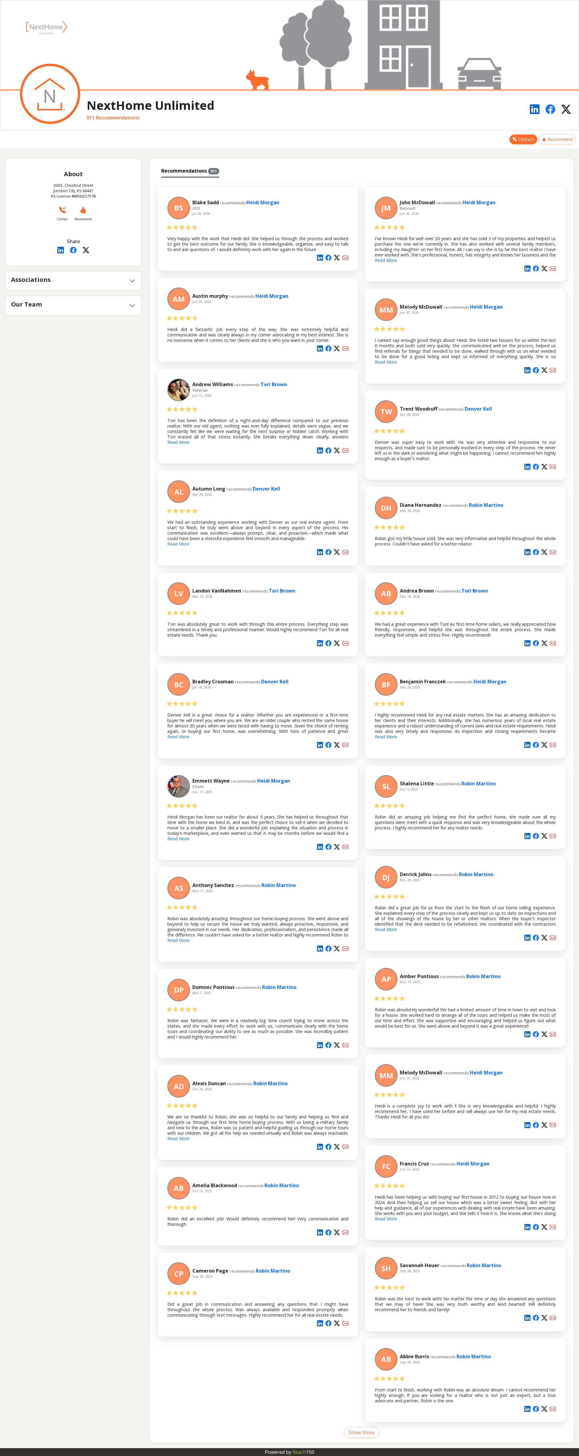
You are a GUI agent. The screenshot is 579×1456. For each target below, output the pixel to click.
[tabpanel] (361, 809)
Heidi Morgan (262, 202)
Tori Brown (274, 384)
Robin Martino (486, 505)
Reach (303, 1452)
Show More (362, 1432)
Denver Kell (478, 408)
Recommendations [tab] (189, 170)
